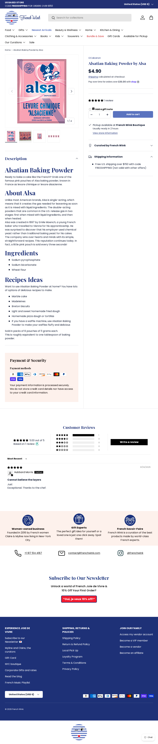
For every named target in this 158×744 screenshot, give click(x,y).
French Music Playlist (17, 682)
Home (7, 50)
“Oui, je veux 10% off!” (79, 599)
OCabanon (94, 57)
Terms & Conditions (74, 663)
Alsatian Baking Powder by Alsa (28, 50)
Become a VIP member (134, 640)
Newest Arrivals (42, 30)
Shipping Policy (71, 638)
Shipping (93, 76)
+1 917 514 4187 (33, 553)
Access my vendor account (136, 634)
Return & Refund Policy (76, 644)
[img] (14, 467)
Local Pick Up (70, 650)
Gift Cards (114, 36)
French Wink (17, 709)
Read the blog (13, 676)
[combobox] (89, 17)
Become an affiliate (131, 653)
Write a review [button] (129, 442)
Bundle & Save (95, 36)
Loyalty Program (72, 656)
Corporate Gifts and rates (21, 670)
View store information (105, 133)
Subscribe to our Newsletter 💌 (15, 640)
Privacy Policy (70, 669)
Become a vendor (130, 647)
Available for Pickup (136, 36)
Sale (31, 42)
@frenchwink (135, 553)
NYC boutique (13, 664)
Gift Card (10, 658)
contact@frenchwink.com (84, 553)
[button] (151, 17)
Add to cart (133, 114)
